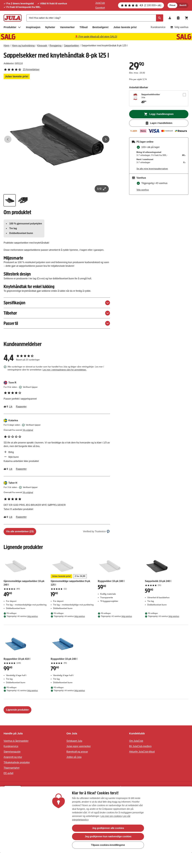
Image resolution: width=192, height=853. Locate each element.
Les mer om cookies (111, 816)
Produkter (10, 27)
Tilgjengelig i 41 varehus (22, 690)
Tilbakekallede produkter (17, 762)
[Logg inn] (169, 18)
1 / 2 (99, 188)
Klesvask (42, 45)
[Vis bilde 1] (10, 200)
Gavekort (100, 7)
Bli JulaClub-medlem (140, 746)
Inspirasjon (33, 27)
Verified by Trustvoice (94, 531)
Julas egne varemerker (78, 746)
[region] (96, 819)
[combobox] (94, 18)
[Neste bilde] (105, 139)
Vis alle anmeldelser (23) (20, 531)
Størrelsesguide (12, 751)
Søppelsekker (71, 45)
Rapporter (21, 406)
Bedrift (183, 5)
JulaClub (100, 3)
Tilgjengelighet (11, 768)
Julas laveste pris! (125, 27)
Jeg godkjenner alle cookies (108, 828)
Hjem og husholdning (23, 45)
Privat (172, 5)
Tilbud (84, 27)
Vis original (28, 430)
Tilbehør (10, 313)
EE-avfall (8, 773)
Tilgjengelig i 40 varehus (22, 616)
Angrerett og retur (13, 757)
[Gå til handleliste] (178, 18)
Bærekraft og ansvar (77, 751)
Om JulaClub (136, 741)
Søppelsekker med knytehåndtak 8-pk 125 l (104, 45)
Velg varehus (181, 27)
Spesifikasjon (14, 302)
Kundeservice (158, 27)
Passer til (11, 323)
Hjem (6, 45)
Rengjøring (56, 45)
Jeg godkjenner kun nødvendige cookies (108, 836)
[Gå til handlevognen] (186, 18)
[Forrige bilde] (7, 139)
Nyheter (50, 27)
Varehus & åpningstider (16, 741)
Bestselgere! (100, 27)
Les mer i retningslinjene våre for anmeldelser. (65, 369)
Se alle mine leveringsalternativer (152, 168)
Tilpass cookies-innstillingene (108, 845)
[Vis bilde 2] (23, 200)
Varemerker (67, 27)
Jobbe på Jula (73, 757)
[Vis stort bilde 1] (57, 139)
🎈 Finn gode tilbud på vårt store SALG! (96, 36)
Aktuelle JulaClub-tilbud (142, 751)
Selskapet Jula (74, 741)
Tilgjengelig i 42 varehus (116, 616)
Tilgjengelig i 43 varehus (163, 616)
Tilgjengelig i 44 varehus (69, 616)
